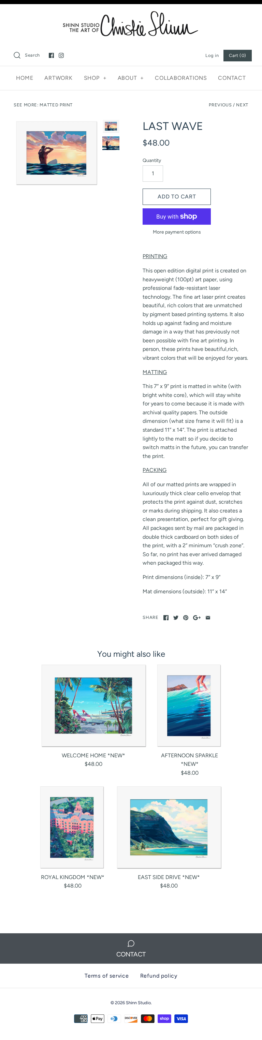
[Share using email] (207, 617)
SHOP (95, 78)
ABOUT (131, 78)
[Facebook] (51, 55)
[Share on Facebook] (166, 617)
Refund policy (158, 975)
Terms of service (107, 975)
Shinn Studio (138, 1002)
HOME (24, 78)
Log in (212, 55)
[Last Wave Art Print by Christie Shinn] (110, 143)
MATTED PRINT (56, 104)
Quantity (152, 160)
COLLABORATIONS (181, 78)
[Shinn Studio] (131, 15)
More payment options (177, 232)
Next (242, 104)
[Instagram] (61, 55)
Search (32, 55)
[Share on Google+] (197, 617)
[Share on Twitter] (175, 617)
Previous (220, 104)
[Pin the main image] (185, 617)
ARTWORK (58, 78)
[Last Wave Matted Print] (56, 153)
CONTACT (232, 78)
